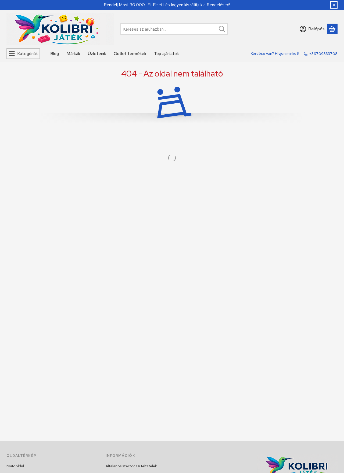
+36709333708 (323, 53)
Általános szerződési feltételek (131, 466)
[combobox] (174, 29)
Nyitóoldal (15, 466)
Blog (54, 53)
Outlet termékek (130, 53)
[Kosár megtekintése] (332, 29)
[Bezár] (334, 5)
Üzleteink (97, 53)
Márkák (73, 53)
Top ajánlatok (166, 53)
